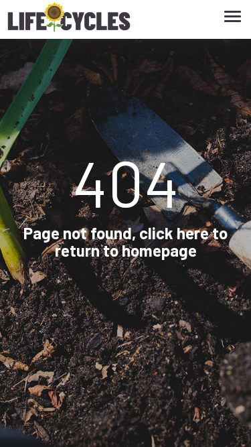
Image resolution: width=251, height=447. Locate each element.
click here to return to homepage (141, 241)
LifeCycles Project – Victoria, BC (69, 19)
